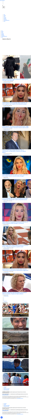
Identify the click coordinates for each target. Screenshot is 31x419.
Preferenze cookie (6, 389)
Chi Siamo (5, 386)
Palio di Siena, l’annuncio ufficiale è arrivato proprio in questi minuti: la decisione (15, 343)
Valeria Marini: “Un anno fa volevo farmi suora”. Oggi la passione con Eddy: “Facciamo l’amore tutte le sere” (15, 127)
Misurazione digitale (7, 388)
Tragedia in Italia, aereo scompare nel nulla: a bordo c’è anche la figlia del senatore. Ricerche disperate (14, 357)
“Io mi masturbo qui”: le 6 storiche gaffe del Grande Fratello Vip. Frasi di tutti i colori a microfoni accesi (15, 199)
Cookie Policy (7, 391)
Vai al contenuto (2, 0)
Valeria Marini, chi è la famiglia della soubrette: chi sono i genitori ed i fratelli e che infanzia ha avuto (14, 103)
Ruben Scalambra (6, 178)
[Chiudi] (3, 7)
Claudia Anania (6, 272)
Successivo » (5, 301)
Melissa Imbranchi (6, 129)
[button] (1, 417)
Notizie (3, 342)
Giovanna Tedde (6, 248)
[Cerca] (2, 5)
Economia (5, 19)
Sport (4, 21)
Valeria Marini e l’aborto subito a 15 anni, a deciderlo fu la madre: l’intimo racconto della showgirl (15, 175)
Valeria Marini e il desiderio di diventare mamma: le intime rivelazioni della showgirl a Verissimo (15, 222)
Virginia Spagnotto (7, 154)
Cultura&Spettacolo (6, 20)
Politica (5, 15)
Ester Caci (5, 201)
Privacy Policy (4, 391)
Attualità (5, 18)
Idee (4, 14)
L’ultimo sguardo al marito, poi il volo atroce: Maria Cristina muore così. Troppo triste (15, 370)
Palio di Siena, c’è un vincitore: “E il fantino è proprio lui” (11, 315)
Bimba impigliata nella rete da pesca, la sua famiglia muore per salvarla (14, 384)
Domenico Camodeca (7, 82)
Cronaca (5, 17)
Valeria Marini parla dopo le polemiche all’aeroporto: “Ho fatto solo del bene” (15, 79)
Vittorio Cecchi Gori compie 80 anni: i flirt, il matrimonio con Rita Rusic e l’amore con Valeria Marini (14, 151)
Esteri (4, 16)
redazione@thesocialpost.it (20, 398)
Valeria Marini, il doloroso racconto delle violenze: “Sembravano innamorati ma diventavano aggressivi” (15, 269)
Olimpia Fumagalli (6, 106)
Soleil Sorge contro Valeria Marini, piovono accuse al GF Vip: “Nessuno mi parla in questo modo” (15, 246)
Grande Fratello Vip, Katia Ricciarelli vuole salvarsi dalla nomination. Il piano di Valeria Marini (14, 293)
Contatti (5, 387)
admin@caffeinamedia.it (5, 394)
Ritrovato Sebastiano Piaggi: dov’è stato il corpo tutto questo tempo (13, 329)
